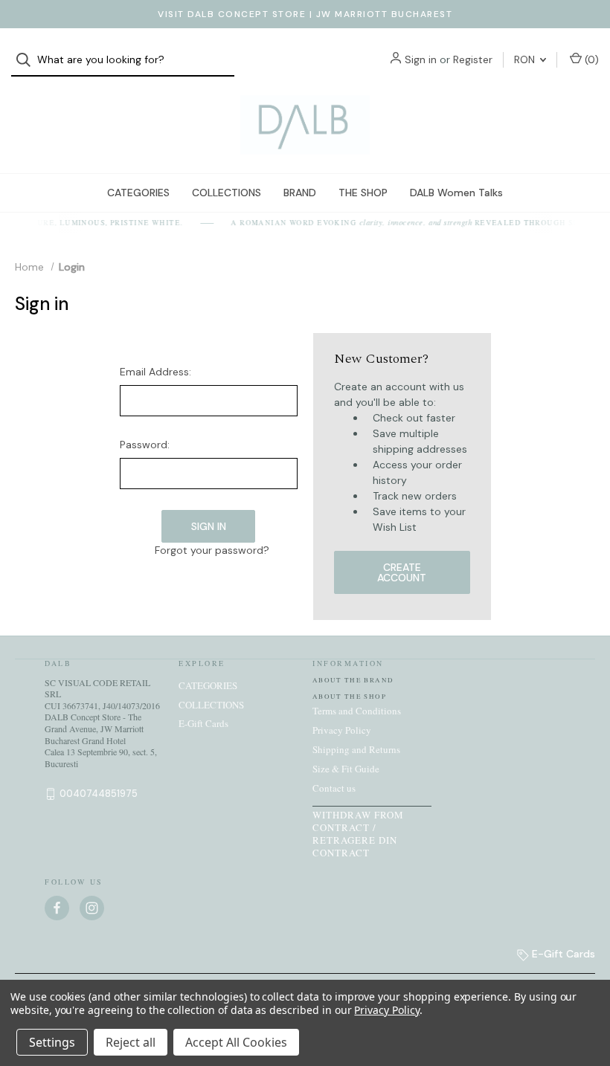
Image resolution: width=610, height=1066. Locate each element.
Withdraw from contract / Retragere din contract (358, 833)
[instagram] (92, 908)
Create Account (401, 572)
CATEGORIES (138, 192)
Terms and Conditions (356, 710)
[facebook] (57, 908)
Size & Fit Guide (345, 768)
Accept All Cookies (236, 1042)
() (590, 59)
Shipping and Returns (356, 749)
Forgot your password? (212, 550)
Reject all (130, 1042)
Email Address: (155, 371)
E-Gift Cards (203, 723)
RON (526, 59)
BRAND (299, 192)
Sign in (421, 59)
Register (472, 59)
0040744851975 (99, 793)
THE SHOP (363, 192)
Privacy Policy (341, 730)
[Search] (28, 60)
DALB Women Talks (456, 192)
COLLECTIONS (226, 192)
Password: (145, 444)
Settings (52, 1042)
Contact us (334, 788)
